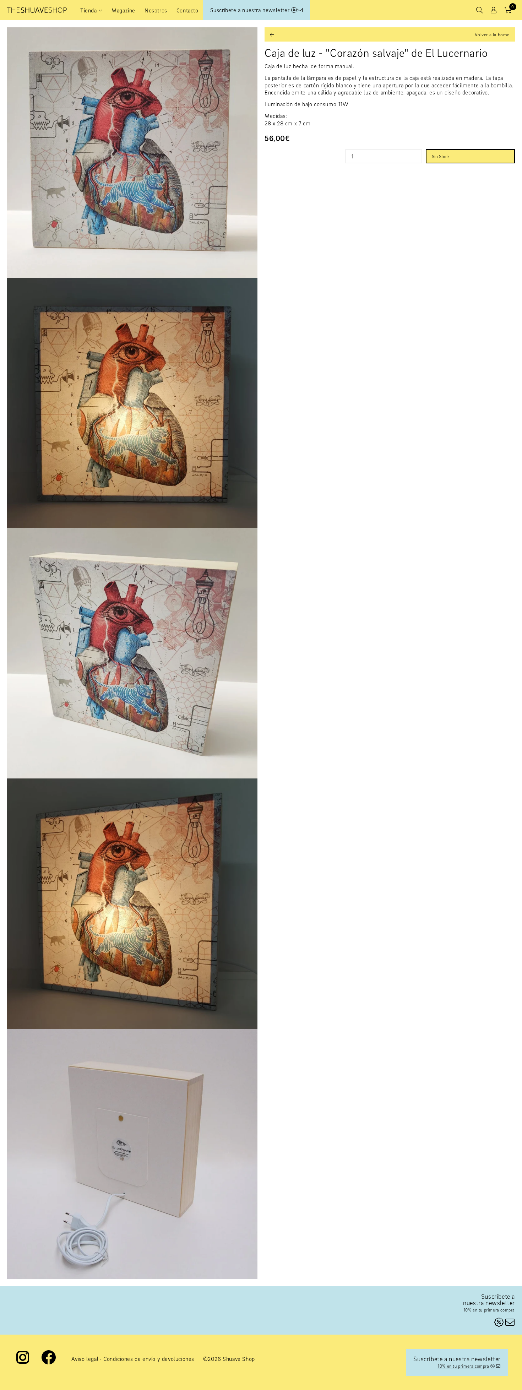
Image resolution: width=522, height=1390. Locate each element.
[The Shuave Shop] (37, 10)
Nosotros (156, 10)
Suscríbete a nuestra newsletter (250, 9)
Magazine (123, 10)
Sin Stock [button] (441, 156)
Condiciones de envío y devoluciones (148, 1359)
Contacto (187, 10)
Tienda (88, 10)
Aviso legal (85, 1359)
